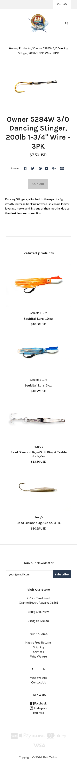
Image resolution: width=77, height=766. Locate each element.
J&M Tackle (50, 757)
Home (13, 48)
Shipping (38, 647)
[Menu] (8, 23)
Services (38, 651)
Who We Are (38, 656)
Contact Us (38, 682)
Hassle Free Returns (38, 642)
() (62, 4)
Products (25, 48)
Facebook (40, 703)
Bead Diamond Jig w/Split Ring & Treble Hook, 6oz (38, 454)
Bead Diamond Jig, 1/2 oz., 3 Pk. (39, 523)
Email (40, 713)
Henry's (38, 446)
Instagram (40, 708)
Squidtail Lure (38, 312)
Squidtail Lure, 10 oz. (38, 318)
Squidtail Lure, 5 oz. (38, 385)
